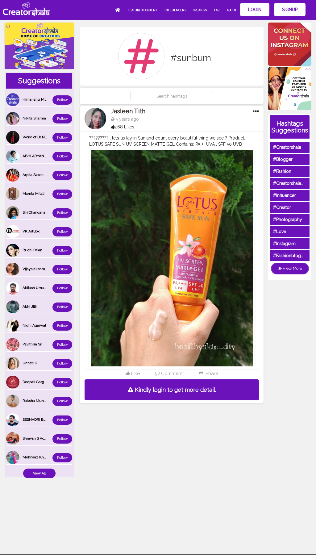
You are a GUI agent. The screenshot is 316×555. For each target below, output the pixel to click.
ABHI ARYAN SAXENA (41, 156)
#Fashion (282, 171)
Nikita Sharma (34, 118)
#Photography (287, 219)
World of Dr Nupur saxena (44, 137)
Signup (289, 9)
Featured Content (142, 10)
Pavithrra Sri (32, 344)
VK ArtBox (31, 231)
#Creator (282, 207)
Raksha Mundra (36, 401)
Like (135, 373)
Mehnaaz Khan (35, 457)
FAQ (216, 10)
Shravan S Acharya (38, 438)
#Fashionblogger (290, 255)
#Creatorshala (287, 147)
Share (211, 373)
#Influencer (284, 195)
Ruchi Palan (32, 250)
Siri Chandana (34, 212)
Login (254, 9)
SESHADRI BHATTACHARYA (46, 419)
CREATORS (200, 10)
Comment (171, 373)
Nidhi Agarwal (34, 325)
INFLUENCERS (174, 10)
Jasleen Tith (128, 111)
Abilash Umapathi (37, 288)
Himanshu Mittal (37, 99)
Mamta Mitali (33, 193)
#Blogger (283, 159)
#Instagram (284, 243)
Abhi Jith (30, 306)
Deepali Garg (33, 382)
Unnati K (30, 363)
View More (292, 268)
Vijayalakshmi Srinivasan (43, 269)
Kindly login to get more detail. (174, 389)
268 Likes (124, 126)
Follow (62, 100)
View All (39, 473)
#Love (279, 231)
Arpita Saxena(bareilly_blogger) (48, 175)
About (231, 10)
